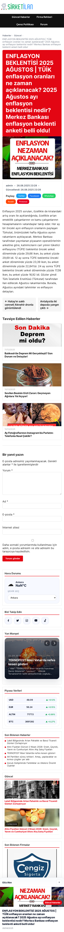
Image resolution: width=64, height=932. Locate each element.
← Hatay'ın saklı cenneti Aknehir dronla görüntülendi (19, 305)
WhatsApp (49, 196)
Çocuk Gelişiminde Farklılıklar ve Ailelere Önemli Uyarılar (31, 764)
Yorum (7, 470)
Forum (44, 24)
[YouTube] (36, 620)
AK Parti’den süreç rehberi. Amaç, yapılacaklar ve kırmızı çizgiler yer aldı (32, 758)
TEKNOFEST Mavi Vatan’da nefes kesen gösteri (31, 753)
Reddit (11, 201)
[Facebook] (8, 620)
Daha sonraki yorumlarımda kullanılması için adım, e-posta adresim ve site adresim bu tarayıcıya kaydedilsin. (29, 548)
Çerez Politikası (25, 24)
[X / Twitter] (17, 620)
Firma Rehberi (44, 17)
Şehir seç (13, 591)
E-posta (8, 514)
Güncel (17, 35)
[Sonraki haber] (54, 643)
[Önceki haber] (47, 643)
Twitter (21, 196)
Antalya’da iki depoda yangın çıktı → (49, 305)
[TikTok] (45, 620)
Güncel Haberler (21, 17)
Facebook (34, 196)
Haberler (6, 35)
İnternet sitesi (10, 527)
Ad (5, 501)
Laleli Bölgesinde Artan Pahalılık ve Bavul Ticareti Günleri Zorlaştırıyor (31, 741)
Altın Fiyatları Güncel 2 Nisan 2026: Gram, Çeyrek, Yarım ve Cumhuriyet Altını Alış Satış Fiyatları (32, 748)
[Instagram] (27, 620)
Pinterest (23, 201)
